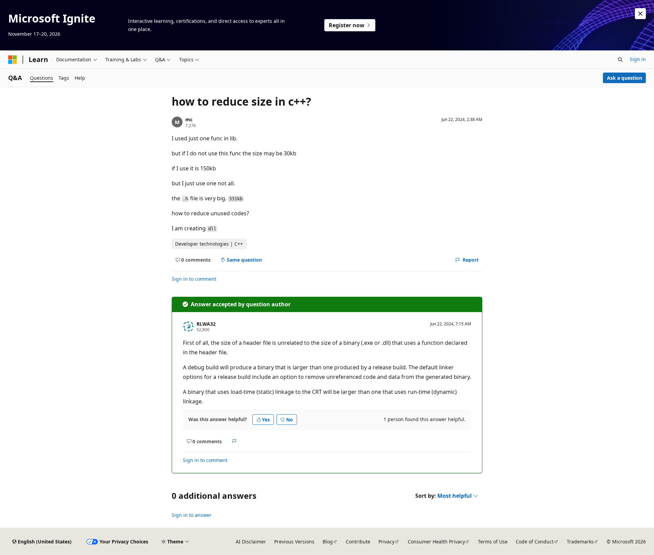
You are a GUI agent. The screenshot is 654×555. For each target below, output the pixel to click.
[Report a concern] (234, 441)
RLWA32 (206, 324)
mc (188, 119)
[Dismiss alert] (640, 13)
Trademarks (580, 541)
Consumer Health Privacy (436, 541)
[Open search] (620, 59)
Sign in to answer (192, 515)
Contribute (358, 541)
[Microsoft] (12, 59)
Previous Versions (294, 541)
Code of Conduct (535, 541)
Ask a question (624, 78)
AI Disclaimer (251, 541)
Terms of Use (493, 541)
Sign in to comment (194, 279)
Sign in (638, 59)
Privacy (386, 541)
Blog (328, 541)
